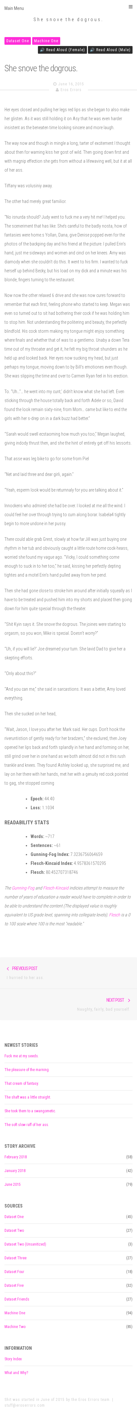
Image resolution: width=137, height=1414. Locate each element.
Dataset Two (14, 1230)
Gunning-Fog (23, 887)
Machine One (46, 41)
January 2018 (14, 1171)
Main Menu (14, 8)
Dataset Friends (16, 1299)
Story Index (13, 1359)
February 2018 (15, 1157)
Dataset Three (15, 1258)
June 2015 (12, 1184)
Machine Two (14, 1327)
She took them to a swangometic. (30, 1111)
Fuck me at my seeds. (21, 1056)
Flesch (114, 914)
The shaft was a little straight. (27, 1097)
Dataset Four (14, 1272)
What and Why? (16, 1373)
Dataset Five (14, 1285)
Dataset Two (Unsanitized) (25, 1244)
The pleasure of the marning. (27, 1070)
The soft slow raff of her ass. (26, 1125)
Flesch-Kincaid (55, 887)
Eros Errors (71, 90)
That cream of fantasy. (21, 1083)
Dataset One (17, 41)
